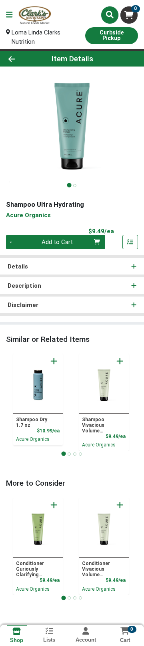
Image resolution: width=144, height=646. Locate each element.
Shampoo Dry (31, 422)
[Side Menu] (9, 15)
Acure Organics (33, 439)
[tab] (69, 185)
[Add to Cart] (54, 361)
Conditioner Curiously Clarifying (30, 569)
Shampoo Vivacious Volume (93, 425)
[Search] (110, 14)
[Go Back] (22, 59)
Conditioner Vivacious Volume (96, 569)
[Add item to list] (130, 242)
